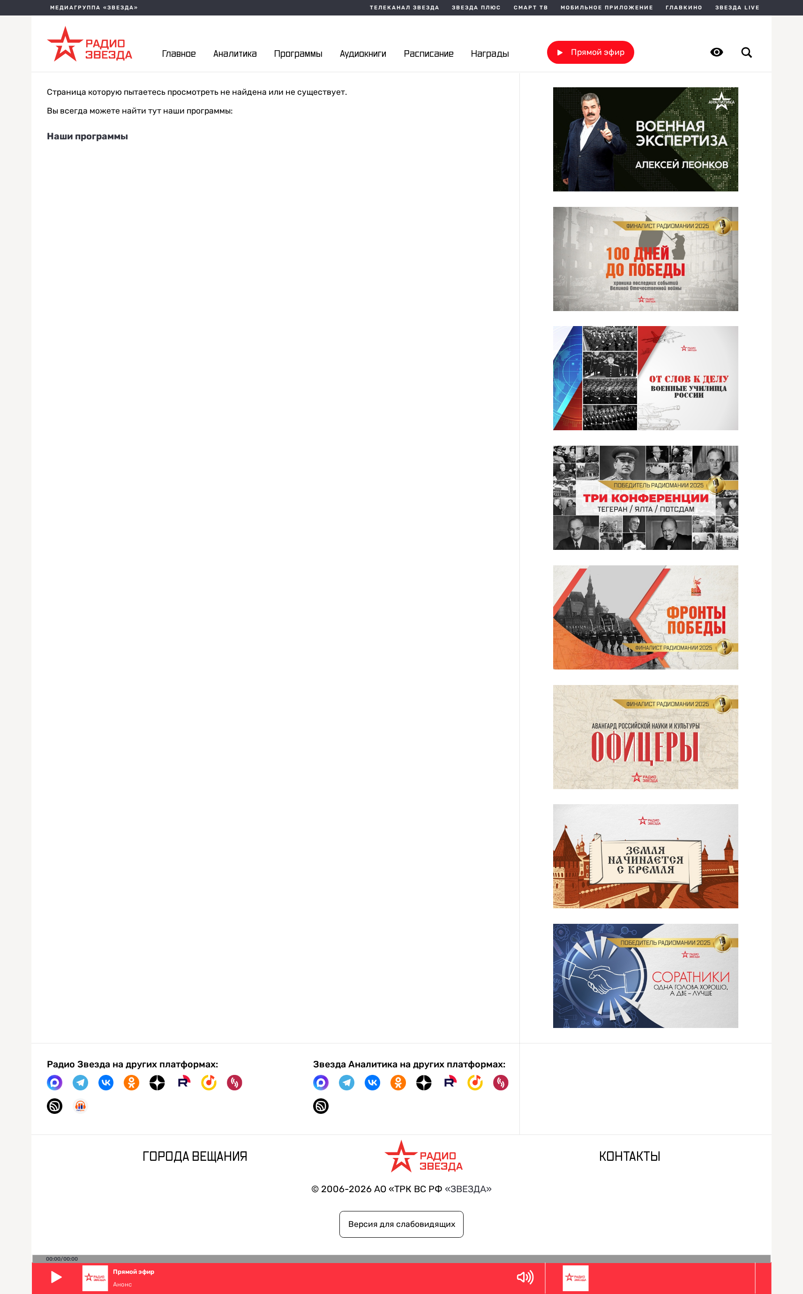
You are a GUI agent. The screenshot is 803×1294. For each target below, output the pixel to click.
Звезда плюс (476, 7)
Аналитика (235, 54)
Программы (298, 54)
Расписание (429, 54)
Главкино (684, 7)
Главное (179, 54)
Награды (490, 54)
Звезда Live (737, 7)
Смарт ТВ (531, 7)
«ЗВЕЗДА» (468, 1189)
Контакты (629, 1157)
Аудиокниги (363, 54)
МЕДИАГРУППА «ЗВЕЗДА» (94, 7)
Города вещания (195, 1157)
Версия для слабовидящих (401, 1224)
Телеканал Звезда (405, 7)
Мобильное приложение (607, 7)
